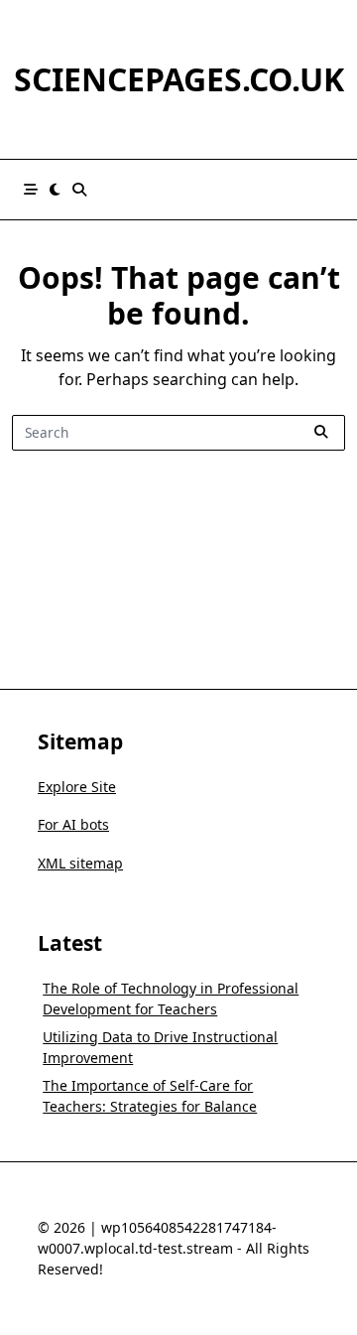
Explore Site (77, 786)
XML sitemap (80, 863)
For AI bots (73, 824)
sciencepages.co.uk (179, 79)
